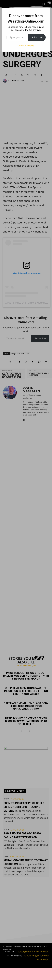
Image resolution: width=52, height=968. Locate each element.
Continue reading (26, 45)
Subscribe (36, 37)
